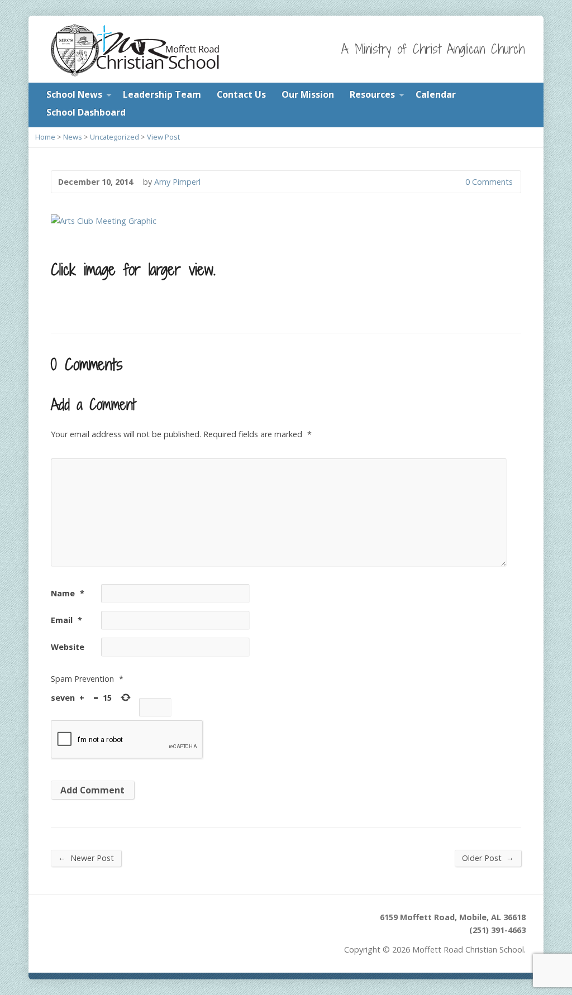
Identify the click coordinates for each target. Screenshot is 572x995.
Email (66, 620)
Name (67, 593)
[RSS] (53, 923)
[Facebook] (83, 923)
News (72, 137)
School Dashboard (86, 112)
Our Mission (308, 94)
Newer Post (86, 857)
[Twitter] (68, 923)
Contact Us (241, 94)
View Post (163, 137)
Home (45, 137)
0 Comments (456, 181)
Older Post (488, 857)
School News (74, 94)
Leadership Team (162, 94)
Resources (372, 94)
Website (67, 647)
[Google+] (98, 923)
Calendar (436, 94)
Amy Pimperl (177, 181)
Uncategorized (114, 137)
